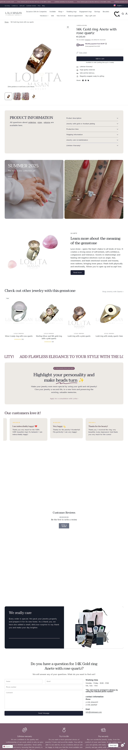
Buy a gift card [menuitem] (90, 16)
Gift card (21, 5)
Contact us (15, 5)
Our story (7, 5)
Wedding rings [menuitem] (72, 11)
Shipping (87, 40)
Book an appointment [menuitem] (75, 16)
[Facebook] (83, 80)
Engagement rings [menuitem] (85, 11)
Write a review (64, 525)
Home (7, 22)
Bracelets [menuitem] (106, 11)
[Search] (123, 14)
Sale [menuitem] (52, 16)
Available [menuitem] (52, 11)
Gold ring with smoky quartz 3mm (109, 336)
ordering (32, 122)
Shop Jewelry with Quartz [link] (112, 291)
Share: (78, 80)
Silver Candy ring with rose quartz (19, 336)
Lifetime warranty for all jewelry (50, 1)
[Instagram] (114, 5)
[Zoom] (67, 27)
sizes (40, 122)
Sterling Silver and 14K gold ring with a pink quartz (49, 337)
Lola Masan (19, 333)
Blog (43, 5)
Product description (73, 118)
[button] (78, 272)
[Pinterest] (86, 80)
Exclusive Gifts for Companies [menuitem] (36, 11)
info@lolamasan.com (94, 712)
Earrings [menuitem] (97, 11)
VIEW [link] (10, 176)
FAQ (39, 5)
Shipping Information (74, 135)
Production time (72, 129)
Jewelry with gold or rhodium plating (80, 124)
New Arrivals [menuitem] (61, 16)
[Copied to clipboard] (88, 80)
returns (47, 122)
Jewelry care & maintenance (77, 140)
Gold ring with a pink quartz (79, 336)
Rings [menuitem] (60, 11)
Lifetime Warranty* (73, 146)
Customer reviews (31, 5)
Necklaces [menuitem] (43, 16)
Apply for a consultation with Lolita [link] (63, 398)
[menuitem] (8, 6)
